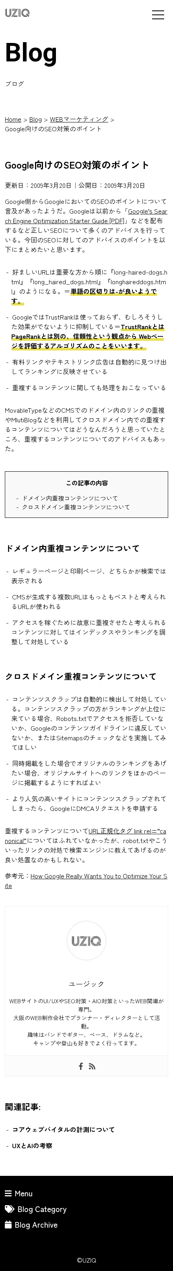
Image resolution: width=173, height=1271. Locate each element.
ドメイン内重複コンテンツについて (70, 497)
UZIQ (17, 13)
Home (13, 119)
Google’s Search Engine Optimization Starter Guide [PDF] (86, 215)
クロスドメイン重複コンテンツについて (76, 506)
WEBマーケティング (79, 119)
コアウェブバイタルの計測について (63, 1129)
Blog (35, 119)
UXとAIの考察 (32, 1145)
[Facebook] (80, 1066)
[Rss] (92, 1066)
